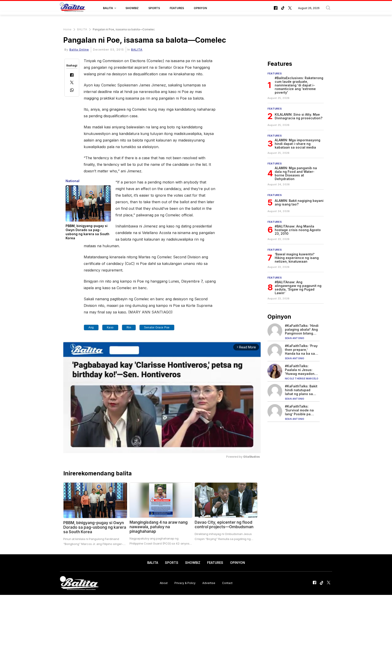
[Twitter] (72, 83)
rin (129, 327)
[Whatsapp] (72, 91)
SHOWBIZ (132, 8)
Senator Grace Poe (157, 327)
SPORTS (154, 8)
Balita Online (79, 49)
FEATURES (177, 8)
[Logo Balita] (72, 8)
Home (67, 29)
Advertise (208, 583)
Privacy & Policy (185, 583)
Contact (227, 583)
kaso (110, 327)
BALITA (108, 8)
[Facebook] (72, 75)
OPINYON (200, 8)
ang (91, 327)
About (164, 583)
